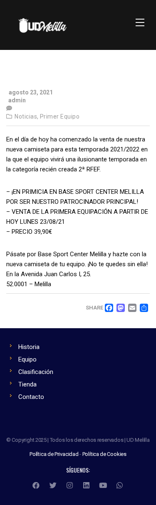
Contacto (31, 397)
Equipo (27, 359)
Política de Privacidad (54, 454)
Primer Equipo (60, 116)
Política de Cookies (104, 454)
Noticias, (27, 116)
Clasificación (35, 372)
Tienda (27, 384)
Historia (29, 347)
